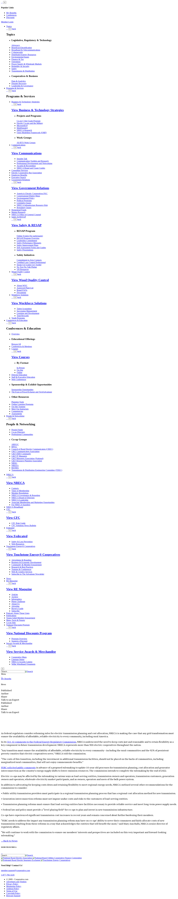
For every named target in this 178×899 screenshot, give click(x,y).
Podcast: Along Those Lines (17, 613)
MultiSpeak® (22, 128)
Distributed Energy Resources (23, 55)
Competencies (17, 411)
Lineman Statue (17, 659)
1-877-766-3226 (7, 875)
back (14, 29)
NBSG (14, 463)
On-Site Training (18, 407)
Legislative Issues (24, 203)
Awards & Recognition (26, 166)
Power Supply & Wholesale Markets (26, 64)
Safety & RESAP (18, 217)
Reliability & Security (20, 66)
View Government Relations (30, 188)
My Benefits (11, 13)
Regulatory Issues (24, 207)
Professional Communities (22, 434)
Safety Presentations (25, 250)
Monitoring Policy (13, 886)
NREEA (15, 465)
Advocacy (15, 45)
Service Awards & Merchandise (19, 643)
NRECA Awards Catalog (21, 662)
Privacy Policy (12, 884)
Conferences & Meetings (21, 346)
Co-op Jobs (11, 622)
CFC (8, 509)
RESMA (15, 468)
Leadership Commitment (27, 240)
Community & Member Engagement (26, 565)
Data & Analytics (18, 81)
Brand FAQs (22, 290)
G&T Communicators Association (25, 451)
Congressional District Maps (28, 196)
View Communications (26, 153)
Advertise (15, 606)
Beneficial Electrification (21, 48)
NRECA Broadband (14, 507)
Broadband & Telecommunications (25, 50)
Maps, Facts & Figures (15, 620)
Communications (18, 145)
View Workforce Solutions (29, 303)
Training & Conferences (21, 569)
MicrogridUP (22, 125)
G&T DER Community (21, 454)
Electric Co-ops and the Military (30, 123)
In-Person (21, 368)
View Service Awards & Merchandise (31, 651)
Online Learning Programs (22, 404)
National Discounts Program (18, 625)
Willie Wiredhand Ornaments (23, 664)
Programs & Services (15, 88)
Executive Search (18, 177)
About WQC (22, 285)
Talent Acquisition (24, 309)
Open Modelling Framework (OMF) (32, 132)
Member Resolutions (20, 493)
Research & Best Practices (22, 567)
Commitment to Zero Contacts (29, 260)
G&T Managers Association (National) (27, 458)
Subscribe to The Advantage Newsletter (27, 574)
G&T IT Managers (19, 456)
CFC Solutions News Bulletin (23, 525)
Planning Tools (17, 402)
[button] (29, 671)
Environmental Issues (20, 57)
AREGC (15, 444)
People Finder (17, 430)
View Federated (16, 536)
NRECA (10, 474)
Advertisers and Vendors (16, 882)
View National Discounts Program (29, 633)
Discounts (10, 17)
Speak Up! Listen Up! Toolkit (29, 265)
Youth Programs (18, 318)
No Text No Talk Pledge (27, 267)
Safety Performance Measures (29, 243)
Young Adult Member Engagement (20, 618)
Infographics (16, 599)
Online (19, 372)
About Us (15, 604)
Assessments (16, 414)
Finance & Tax (17, 59)
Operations (15, 62)
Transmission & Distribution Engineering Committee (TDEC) (36, 470)
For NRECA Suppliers (20, 505)
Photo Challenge (18, 601)
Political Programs (24, 200)
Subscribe (15, 611)
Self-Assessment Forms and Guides (31, 247)
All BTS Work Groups (26, 142)
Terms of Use (11, 891)
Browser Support (13, 896)
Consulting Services (19, 170)
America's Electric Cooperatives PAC (32, 193)
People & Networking (15, 416)
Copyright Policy (13, 893)
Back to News (9, 840)
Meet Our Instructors (20, 409)
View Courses (20, 357)
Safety (14, 69)
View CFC (13, 517)
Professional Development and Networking (34, 163)
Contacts (15, 488)
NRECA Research (24, 130)
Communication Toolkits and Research (33, 161)
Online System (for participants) (30, 236)
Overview (15, 334)
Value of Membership (20, 491)
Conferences (11, 15)
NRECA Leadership (19, 500)
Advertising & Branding (21, 560)
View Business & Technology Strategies (37, 110)
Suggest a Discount (19, 641)
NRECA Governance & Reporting (25, 495)
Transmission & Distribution (23, 71)
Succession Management (27, 311)
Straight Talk (22, 159)
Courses (14, 349)
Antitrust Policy (12, 889)
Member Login (7, 22)
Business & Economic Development (26, 562)
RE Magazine (12, 581)
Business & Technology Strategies (25, 102)
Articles (14, 594)
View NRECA (15, 483)
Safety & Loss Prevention (22, 542)
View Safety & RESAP (26, 225)
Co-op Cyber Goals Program (28, 121)
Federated (10, 528)
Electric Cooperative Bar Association (26, 173)
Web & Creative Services (21, 572)
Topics (9, 26)
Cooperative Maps (19, 657)
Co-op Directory (18, 432)
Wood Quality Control (20, 272)
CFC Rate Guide (18, 523)
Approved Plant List (25, 288)
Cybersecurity (17, 52)
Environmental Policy (26, 198)
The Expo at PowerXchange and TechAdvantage (31, 392)
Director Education (19, 375)
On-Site (20, 370)
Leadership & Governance (22, 86)
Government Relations (20, 180)
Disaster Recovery (19, 83)
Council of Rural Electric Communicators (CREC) (32, 449)
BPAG (14, 447)
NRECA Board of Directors (23, 498)
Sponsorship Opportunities (22, 389)
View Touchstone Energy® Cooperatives (33, 554)
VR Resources (23, 269)
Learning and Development (28, 313)
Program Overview (19, 639)
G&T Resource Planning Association (26, 461)
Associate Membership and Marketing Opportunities (32, 502)
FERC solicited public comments (18, 767)
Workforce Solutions (19, 295)
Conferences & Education (16, 320)
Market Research (18, 212)
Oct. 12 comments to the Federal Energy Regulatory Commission (41, 741)
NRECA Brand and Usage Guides (31, 168)
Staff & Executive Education (23, 377)
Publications (11, 615)
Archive (14, 597)
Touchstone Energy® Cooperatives (20, 546)
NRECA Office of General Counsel (26, 214)
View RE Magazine (19, 589)
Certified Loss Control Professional (31, 262)
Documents (21, 292)
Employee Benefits (19, 175)
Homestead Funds (18, 210)
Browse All (16, 344)
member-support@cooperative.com (15, 870)
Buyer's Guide (17, 608)
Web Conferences (18, 379)
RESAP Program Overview (28, 238)
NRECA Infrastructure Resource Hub (32, 205)
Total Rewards (23, 316)
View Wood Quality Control (30, 280)
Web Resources (17, 544)
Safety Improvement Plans (27, 245)
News (8, 578)
